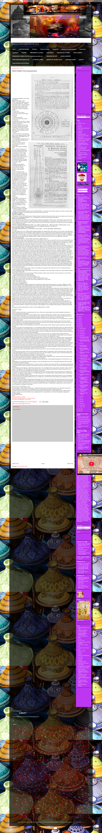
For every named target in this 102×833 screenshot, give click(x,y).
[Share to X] (45, 401)
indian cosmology (60, 763)
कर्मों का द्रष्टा (86, 814)
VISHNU (67, 812)
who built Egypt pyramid (68, 813)
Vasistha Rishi (74, 807)
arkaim (21, 735)
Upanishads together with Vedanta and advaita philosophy (67, 806)
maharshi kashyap (53, 774)
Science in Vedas (44, 49)
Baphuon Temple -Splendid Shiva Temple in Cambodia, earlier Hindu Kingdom (83, 435)
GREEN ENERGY (49, 753)
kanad (59, 769)
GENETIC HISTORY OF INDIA (51, 752)
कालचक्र (14, 815)
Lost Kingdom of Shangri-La (84, 773)
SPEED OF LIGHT (33, 797)
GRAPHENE (15, 753)
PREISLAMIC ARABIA (78, 785)
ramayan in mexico (17, 788)
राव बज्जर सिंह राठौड (83, 816)
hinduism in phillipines (67, 760)
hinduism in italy (51, 760)
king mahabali (46, 770)
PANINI (42, 783)
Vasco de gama (58, 807)
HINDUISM (80, 558)
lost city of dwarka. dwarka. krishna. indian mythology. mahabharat (26, 773)
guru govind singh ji (69, 753)
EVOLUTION (29, 750)
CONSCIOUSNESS (79, 746)
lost (87, 772)
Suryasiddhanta (75, 799)
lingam (43, 772)
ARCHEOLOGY (16, 735)
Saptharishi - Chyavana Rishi (42, 793)
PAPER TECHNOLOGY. (49, 783)
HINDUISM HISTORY (51, 56)
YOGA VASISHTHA (44, 814)
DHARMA (24, 52)
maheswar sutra (70, 774)
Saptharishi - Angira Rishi (32, 793)
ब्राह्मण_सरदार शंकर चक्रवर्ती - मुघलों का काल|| (83, 587)
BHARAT (51, 739)
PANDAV (30, 783)
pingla (63, 784)
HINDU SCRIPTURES (62, 757)
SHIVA (80, 794)
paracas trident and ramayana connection (63, 783)
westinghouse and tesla (37, 813)
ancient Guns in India (63, 730)
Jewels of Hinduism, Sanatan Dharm (83, 346)
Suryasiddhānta (81, 799)
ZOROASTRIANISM (60, 814)
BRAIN (87, 741)
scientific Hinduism (27, 794)
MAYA (30, 776)
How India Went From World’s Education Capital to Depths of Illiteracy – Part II (84, 544)
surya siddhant (60, 799)
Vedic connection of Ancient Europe (83, 368)
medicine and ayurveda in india (79, 776)
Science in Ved (81, 640)
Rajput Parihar (41, 787)
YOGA (39, 814)
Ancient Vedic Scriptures (83, 644)
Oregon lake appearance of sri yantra (62, 782)
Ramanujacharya (66, 787)
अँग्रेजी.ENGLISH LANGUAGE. (72, 814)
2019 (79, 319)
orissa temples (20, 783)
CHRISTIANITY (57, 744)
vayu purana (85, 807)
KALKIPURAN (30, 769)
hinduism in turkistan (30, 761)
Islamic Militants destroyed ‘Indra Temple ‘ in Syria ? (57, 766)
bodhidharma (28, 741)
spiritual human (41, 797)
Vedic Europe (87, 810)
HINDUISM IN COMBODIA (24, 760)
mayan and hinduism (37, 776)
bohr (40, 741)
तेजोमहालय (40, 815)
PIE (48, 784)
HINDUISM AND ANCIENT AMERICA (23, 759)
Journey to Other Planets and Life (56, 768)
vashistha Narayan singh (67, 807)
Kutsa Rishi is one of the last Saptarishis (64, 771)
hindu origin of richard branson (47, 757)
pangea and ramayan (36, 783)
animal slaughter (76, 734)
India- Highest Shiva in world (41, 763)
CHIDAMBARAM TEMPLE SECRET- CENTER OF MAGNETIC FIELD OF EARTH (83, 223)
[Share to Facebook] (46, 401)
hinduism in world (39, 761)
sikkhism (48, 795)
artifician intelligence (32, 735)
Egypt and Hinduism (39, 749)
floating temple (56, 750)
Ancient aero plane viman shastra (50, 729)
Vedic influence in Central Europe (26, 811)
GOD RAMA (68, 752)
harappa (50, 754)
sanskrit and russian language (66, 792)
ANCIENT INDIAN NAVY (74, 732)
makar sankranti (78, 774)
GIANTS (59, 752)
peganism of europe (16, 784)
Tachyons (64, 800)
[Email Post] (40, 401)
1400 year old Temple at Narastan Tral (83, 438)
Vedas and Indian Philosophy (46, 808)
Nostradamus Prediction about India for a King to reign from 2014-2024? (84, 236)
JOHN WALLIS (47, 768)
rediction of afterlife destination (56, 789)
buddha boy (50, 742)
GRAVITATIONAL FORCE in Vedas (23, 753)
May (81, 399)
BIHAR (79, 740)
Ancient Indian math (27, 732)
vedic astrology (74, 808)
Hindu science (55, 757)
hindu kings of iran (19, 757)
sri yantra (27, 798)
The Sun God (62, 802)
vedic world (27, 812)
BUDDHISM (67, 742)
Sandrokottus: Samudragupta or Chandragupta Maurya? (40, 792)
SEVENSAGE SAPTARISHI (48, 794)
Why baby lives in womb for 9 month (79, 813)
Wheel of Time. (55, 813)
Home (14, 49)
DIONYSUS (49, 748)
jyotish (70, 768)
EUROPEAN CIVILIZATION (84, 749)
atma (72, 736)
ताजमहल (37, 815)
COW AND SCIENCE (23, 747)
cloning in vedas (85, 744)
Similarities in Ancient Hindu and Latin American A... (83, 390)
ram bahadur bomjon (51, 787)
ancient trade (18, 734)
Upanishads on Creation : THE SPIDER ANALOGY (46, 806)
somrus (77, 796)
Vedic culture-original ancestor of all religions (66, 810)
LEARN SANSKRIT (66, 56)
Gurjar (60, 753)
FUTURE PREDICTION (36, 751)
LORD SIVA (69, 772)
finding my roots (43, 750)
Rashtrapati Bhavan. (77, 788)
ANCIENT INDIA (71, 730)
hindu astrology (37, 755)
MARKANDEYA (57, 775)
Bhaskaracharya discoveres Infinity (82, 739)
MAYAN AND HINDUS (46, 776)
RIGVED (79, 789)
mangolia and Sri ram (23, 775)
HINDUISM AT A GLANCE (36, 52)
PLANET (75, 784)
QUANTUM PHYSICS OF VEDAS (77, 786)
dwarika (14, 749)
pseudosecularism (16, 786)
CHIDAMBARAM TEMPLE (31, 744)
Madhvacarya (33, 774)
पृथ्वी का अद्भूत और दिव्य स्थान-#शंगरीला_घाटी (62, 815)
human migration (59, 762)
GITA (79, 646)
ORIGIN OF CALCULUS (73, 782)
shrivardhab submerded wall (17, 795)
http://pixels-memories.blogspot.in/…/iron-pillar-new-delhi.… (24, 398)
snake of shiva (43, 796)
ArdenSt (74, 822)
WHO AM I (61, 813)
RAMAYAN (77, 787)
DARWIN (60, 747)
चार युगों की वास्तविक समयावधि (83, 566)
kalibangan (18, 769)
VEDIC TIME (20, 812)
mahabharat (46, 774)
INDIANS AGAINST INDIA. (78, 764)
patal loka (73, 783)
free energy (19, 751)
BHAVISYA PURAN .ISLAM (26, 740)
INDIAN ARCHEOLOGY (83, 636)
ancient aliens (71, 729)
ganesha (78, 751)
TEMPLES (36, 801)
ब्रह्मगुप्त (28, 816)
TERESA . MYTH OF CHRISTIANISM (46, 801)
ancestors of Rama (41, 729)
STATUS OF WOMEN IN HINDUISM (57, 798)
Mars (62, 775)
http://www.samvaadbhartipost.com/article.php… (22, 399)
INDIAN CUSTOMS (67, 763)
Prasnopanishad (43, 785)
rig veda (73, 789)
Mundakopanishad (47, 778)
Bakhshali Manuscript (52, 738)
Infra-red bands (77, 765)
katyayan (86, 769)
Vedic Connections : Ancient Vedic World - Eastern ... (84, 362)
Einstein (61, 749)
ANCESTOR (26, 729)
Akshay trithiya (81, 570)
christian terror (50, 744)
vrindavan (20, 813)
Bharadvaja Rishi (40, 739)
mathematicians (67, 775)
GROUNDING (55, 753)
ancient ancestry (78, 729)
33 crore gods (65, 727)
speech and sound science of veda (22, 797)
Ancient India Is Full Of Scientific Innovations (84, 337)
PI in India (44, 784)
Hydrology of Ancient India (67, 762)
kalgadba (84, 768)
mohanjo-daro (73, 777)
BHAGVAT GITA (85, 738)
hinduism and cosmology (45, 759)
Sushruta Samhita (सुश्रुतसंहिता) (23, 800)
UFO (79, 805)
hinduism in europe (33, 760)
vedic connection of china (32, 810)
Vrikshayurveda (15, 813)
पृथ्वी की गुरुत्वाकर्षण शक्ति (72, 815)
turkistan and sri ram (69, 805)
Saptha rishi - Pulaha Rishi (22, 793)
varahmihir (53, 807)
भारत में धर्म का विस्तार (44, 816)
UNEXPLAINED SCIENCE (18, 806)
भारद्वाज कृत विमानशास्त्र (52, 816)
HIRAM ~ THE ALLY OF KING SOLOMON (75, 761)
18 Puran (34, 49)
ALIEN (21, 729)
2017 (79, 323)
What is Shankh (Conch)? (46, 813)
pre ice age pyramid (55, 785)
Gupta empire (81, 583)
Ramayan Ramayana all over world (28, 788)
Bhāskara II (63, 739)
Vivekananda (86, 812)
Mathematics (73, 775)
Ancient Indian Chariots (64, 731)
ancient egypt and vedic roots (18, 730)
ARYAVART (66, 735)
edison (29, 749)
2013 (79, 410)
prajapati (33, 785)
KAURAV (20, 770)
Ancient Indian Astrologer (29, 731)
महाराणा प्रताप (68, 816)
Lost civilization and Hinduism (63, 773)
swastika (59, 800)
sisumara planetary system (83, 795)
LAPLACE (82, 771)
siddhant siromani (42, 795)
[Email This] (42, 401)
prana (37, 785)
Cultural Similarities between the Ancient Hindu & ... (83, 382)
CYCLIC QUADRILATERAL (45, 747)
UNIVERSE (31, 806)
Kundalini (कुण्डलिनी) (39, 771)
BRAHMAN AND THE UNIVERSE (73, 741)
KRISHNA (78, 770)
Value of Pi (45, 807)
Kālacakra (80, 768)
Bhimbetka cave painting (37, 740)
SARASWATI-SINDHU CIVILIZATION (55, 793)
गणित (26, 815)
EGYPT (32, 749)
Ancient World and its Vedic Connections (83, 356)
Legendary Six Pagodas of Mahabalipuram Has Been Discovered (83, 448)
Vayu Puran (82, 49)
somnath (57, 796)
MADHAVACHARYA (20, 774)
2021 (79, 316)
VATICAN (79, 807)
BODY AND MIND (34, 741)
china (39, 744)
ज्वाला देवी (33, 815)
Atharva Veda (62, 736)
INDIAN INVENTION (81, 763)
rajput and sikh (35, 787)
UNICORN (26, 806)
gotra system (86, 752)
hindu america (30, 755)
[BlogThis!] (43, 401)
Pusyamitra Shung (39, 786)
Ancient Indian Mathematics (38, 732)
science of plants (19, 794)
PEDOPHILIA (86, 783)
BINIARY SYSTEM (84, 740)
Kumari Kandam (20, 771)
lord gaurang (63, 772)
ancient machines (35, 733)
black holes (15, 741)
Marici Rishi (52, 775)
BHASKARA (57, 739)
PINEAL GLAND (53, 784)
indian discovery (73, 763)
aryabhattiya (57, 735)
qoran (62, 786)
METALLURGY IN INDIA (50, 777)
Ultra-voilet (86, 805)
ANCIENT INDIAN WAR (27, 733)
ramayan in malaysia (85, 787)
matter (27, 776)
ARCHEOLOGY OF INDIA (63, 52)
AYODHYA (34, 738)
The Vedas (81, 343)
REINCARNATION (67, 789)
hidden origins (15, 755)
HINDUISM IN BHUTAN (84, 759)
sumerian (33, 799)
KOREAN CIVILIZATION (70, 770)
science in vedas (81, 793)
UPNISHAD (81, 806)
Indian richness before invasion (61, 764)
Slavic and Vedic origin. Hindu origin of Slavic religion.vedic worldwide (24, 796)
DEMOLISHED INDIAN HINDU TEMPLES (21, 748)
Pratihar (49, 785)
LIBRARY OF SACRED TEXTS (54, 59)
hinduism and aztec (35, 759)
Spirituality (53, 797)
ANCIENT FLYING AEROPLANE (37, 730)
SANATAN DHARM (24, 49)
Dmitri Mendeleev (55, 748)
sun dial (37, 799)
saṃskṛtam (15, 52)
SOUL (81, 796)
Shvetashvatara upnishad (33, 795)
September (82, 333)
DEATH (65, 747)
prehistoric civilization (68, 785)
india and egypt (26, 763)
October (81, 331)
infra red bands (71, 765)
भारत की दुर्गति (39, 816)
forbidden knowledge (66, 750)
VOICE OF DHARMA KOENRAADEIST (82, 634)
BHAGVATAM (17, 739)
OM (81, 781)
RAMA (62, 787)
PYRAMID (45, 786)
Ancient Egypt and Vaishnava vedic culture (84, 358)
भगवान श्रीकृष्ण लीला (33, 816)
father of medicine (36, 750)
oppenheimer (38, 782)
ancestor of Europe (32, 729)
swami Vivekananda (42, 800)
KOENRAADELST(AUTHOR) (84, 138)
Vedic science (75, 811)
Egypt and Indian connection (48, 749)
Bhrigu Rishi (61, 740)
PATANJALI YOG (79, 783)
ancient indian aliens (20, 731)
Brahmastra (83, 741)
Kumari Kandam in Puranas (29, 771)
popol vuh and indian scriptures (19, 785)
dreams (72, 748)
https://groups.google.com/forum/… (19, 396)
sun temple (42, 799)
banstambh (65, 738)
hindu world (79, 757)
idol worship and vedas (77, 762)
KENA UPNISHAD (30, 770)
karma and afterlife (68, 769)
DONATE (81, 59)
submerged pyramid (77, 798)
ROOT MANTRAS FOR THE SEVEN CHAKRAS (84, 554)
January (81, 406)
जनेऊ (29, 815)
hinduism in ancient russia (57, 759)
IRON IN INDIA (83, 765)
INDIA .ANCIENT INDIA (17, 763)
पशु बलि (51, 815)
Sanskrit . (57, 792)
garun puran (87, 751)
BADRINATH (40, 738)
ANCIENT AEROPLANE (62, 729)
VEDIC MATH (50, 52)
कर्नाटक (82, 814)
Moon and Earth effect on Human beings (83, 572)
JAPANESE (25, 768)
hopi (49, 762)
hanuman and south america (25, 754)
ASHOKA (79, 735)
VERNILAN (38, 812)
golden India (81, 752)
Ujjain (82, 805)
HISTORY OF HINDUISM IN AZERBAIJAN (19, 762)
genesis (42, 752)
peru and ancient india (28, 784)
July (81, 396)
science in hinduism (74, 793)
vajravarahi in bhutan (39, 807)
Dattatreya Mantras (82, 551)
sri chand (58, 797)
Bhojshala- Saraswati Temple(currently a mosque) (50, 740)
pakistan (25, 783)
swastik (54, 800)
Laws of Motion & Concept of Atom (26, 772)
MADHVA (27, 774)
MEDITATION (22, 777)
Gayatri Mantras (37, 752)
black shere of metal (21, 741)
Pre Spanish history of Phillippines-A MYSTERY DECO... (83, 378)
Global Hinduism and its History (20, 63)
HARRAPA (55, 754)
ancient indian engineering (83, 731)
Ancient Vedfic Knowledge (27, 734)
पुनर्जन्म (54, 815)
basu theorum (71, 738)
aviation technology (28, 738)
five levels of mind (49, 750)
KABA (76, 768)
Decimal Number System (84, 747)
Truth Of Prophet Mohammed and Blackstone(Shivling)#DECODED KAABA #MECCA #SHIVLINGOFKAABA (84, 270)
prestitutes (86, 785)
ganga (82, 751)
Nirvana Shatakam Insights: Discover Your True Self (83, 417)
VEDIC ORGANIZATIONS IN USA (21, 59)
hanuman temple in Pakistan (42, 754)
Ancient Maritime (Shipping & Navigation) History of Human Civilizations (58, 733)
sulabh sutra (28, 799)
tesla (55, 801)
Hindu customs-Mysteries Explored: (70, 755)
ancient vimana (36, 734)
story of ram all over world (68, 798)
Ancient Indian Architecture (83, 647)
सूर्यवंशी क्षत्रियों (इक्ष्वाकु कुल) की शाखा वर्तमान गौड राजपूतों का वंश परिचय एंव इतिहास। (83, 578)
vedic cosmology (54, 810)
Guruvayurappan (82, 753)
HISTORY (86, 761)
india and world (33, 763)
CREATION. (30, 747)
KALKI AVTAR (23, 769)
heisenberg (65, 754)
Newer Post (15, 463)
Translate (87, 529)
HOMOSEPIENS (44, 762)
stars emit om (47, 798)
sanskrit (52, 792)
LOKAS (55, 772)
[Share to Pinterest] (47, 401)
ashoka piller (85, 735)
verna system (33, 812)
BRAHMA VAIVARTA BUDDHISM (55, 741)
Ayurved (79, 639)
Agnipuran (55, 49)
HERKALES (86, 754)
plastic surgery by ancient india (83, 784)
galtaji (75, 751)
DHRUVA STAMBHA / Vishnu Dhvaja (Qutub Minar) (84, 349)
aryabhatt (44, 735)
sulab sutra (23, 799)
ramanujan (72, 787)
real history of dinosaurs (24, 789)
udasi (75, 805)
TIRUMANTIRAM (15, 805)
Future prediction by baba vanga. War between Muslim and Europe (55, 751)
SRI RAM (76, 797)
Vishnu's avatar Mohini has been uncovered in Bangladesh (83, 444)
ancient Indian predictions (84, 732)
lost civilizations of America (74, 773)
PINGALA (59, 784)
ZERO (54, 814)
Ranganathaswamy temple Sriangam (57, 788)
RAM (45, 787)
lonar (59, 772)
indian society (69, 764)
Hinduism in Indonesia (42, 760)
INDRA (54, 765)
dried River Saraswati (78, 748)
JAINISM (78, 766)
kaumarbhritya (15, 770)
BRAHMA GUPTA (45, 741)
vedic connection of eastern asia (44, 810)
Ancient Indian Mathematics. (50, 732)
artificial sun (26, 735)
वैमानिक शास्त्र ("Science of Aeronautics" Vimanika (56, 817)
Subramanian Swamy (84, 798)
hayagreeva (61, 754)
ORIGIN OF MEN (83, 782)
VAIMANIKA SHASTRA (17, 807)
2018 (79, 321)
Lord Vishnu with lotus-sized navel (78, 772)
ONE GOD (32, 782)
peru (23, 784)
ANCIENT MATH (76, 733)
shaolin (59, 794)
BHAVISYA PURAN (16, 740)
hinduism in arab (67, 759)
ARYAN (62, 735)
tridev (47, 805)
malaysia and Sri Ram (85, 774)
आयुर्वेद (79, 637)
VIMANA (54, 812)
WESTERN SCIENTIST (27, 813)
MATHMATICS (79, 775)
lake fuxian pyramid (76, 771)
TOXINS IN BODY (23, 805)
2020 (79, 318)
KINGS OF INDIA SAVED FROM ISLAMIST (57, 770)
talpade (82, 800)
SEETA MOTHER (39, 794)
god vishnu (75, 752)
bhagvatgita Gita (25, 739)
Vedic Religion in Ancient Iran (53, 811)
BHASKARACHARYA (70, 739)
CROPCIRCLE (37, 747)
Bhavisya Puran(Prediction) (69, 49)
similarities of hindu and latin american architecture (59, 795)
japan (21, 768)
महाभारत (63, 816)
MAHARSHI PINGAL (62, 774)
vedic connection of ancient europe (19, 810)
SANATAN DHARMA (26, 792)
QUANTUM (67, 786)
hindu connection (52, 755)
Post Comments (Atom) (22, 466)
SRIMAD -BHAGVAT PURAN (36, 798)
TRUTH (51, 805)
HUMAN (53, 762)
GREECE (42, 753)
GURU (63, 753)
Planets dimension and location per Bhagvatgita (83, 283)
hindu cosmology (59, 755)
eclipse (18, 749)
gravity (32, 753)
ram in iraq (57, 787)
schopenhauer (67, 793)
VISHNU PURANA (80, 812)
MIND (64, 777)
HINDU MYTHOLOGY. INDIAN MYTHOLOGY (32, 757)
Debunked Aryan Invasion (73, 747)
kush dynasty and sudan (51, 771)
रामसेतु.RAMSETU (76, 816)
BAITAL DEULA (45, 738)
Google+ (78, 531)
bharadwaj (46, 739)
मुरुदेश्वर (72, 816)
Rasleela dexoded (85, 788)
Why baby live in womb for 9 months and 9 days (84, 294)
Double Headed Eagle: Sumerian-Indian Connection (83, 386)
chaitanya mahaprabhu (84, 743)
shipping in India (74, 794)
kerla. (35, 770)
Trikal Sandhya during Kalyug (84, 419)
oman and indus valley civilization (24, 782)
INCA (84, 762)
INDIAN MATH (32, 764)
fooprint (61, 750)
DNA (60, 748)
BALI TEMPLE (60, 738)
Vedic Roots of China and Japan (65, 811)
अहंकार (79, 814)
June (81, 398)
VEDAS (34, 808)
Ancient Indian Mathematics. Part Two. (63, 732)
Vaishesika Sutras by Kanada (28, 807)
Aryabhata (39, 735)
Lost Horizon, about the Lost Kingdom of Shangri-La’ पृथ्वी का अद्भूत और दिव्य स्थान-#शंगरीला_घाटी (84, 304)
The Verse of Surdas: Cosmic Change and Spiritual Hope (84, 421)
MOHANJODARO (81, 777)
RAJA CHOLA (28, 787)
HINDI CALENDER (23, 755)
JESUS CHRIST (41, 768)
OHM (58, 781)
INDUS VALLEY (65, 765)
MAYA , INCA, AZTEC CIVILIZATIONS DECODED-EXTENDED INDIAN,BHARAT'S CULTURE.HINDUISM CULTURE (84, 199)
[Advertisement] (42, 452)
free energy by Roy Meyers (26, 751)
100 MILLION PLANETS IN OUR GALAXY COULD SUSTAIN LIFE (83, 212)
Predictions (61, 785)
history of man (37, 762)
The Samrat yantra (39, 802)
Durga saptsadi (85, 748)
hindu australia (45, 755)
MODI (68, 777)
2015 (79, 326)
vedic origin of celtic (43, 811)
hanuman (18, 754)
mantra (29, 775)
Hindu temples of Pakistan (71, 757)
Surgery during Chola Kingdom (83, 393)
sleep (38, 796)
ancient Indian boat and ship (53, 731)
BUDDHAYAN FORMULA (58, 742)
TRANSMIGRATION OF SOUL (33, 805)
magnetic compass (40, 774)
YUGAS (50, 814)
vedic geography (16, 811)
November (82, 330)
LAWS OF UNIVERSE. (36, 772)
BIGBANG (74, 740)
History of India (30, 762)
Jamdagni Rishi (16, 768)
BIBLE (65, 740)
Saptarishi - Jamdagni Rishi (77, 792)
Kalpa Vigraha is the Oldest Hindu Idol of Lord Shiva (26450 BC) (45, 769)
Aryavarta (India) (73, 735)
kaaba (73, 768)
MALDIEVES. (16, 775)
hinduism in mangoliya (58, 760)
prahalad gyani (28, 785)
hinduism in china (15, 760)
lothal (15, 774)
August (81, 335)
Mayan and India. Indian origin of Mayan (59, 776)
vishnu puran (72, 812)
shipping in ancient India (65, 794)
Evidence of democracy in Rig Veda (19, 750)
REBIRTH (37, 789)
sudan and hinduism (16, 799)
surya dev (54, 799)
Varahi (49, 807)
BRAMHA (39, 742)
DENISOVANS (32, 748)
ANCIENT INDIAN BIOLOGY (41, 731)
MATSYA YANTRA (21, 776)
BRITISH (44, 742)
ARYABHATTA (50, 735)
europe (78, 749)
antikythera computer (84, 734)
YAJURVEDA (30, 814)
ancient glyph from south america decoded (52, 730)
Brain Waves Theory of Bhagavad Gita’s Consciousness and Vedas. (24, 742)
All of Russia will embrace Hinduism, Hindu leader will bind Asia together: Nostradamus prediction (83, 248)
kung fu (44, 771)
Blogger (82, 822)
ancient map (41, 733)
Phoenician (39, 784)
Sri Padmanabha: (70, 797)
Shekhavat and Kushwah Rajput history (83, 582)
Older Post (70, 463)
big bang (69, 740)
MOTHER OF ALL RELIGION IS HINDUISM (22, 778)
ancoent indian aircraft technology (65, 734)
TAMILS (86, 800)
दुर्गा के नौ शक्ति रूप (45, 815)
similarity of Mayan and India (73, 795)
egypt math (56, 749)
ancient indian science (17, 733)
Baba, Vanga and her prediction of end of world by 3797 (83, 258)
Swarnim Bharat (49, 800)
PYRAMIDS (50, 786)
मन (56, 816)
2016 (79, 325)
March (81, 403)
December (82, 328)
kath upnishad (81, 769)
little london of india (49, 772)
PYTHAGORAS (57, 786)
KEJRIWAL (24, 770)
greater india (37, 753)
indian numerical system (51, 764)
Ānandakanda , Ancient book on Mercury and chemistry (84, 564)
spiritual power (47, 797)
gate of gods (16, 752)
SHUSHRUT (25, 795)
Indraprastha (58, 765)
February (81, 405)
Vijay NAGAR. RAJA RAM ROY (46, 812)
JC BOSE (30, 768)
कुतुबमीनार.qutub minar (26, 403)
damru (52, 747)
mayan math (69, 776)
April (81, 401)
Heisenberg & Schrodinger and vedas (76, 754)
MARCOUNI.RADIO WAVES (43, 775)
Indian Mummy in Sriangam (41, 764)
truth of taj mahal (57, 805)
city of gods (64, 744)
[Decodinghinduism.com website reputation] (81, 181)
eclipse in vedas (24, 749)
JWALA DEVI (65, 768)
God (63, 752)
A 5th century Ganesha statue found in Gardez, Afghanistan (84, 441)
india (87, 762)
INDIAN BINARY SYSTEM (51, 763)
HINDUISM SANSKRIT (82, 630)
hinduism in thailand (22, 761)
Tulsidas (62, 805)
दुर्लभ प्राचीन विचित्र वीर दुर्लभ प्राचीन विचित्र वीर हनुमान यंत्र (83, 568)
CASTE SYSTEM (58, 743)
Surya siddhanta (68, 799)
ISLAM (44, 766)
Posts (80, 189)
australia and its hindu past (18, 738)
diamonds (44, 748)
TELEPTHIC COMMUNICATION (19, 801)
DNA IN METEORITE (66, 748)
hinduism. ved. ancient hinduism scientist (52, 761)
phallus (35, 784)
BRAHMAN (63, 741)
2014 (79, 409)
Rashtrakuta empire (82, 585)
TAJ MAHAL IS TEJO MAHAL (73, 800)
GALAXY (71, 751)
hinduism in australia (75, 759)
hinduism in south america (78, 760)
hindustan (65, 761)
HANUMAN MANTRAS (82, 549)
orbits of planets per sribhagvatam (47, 782)
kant (62, 769)
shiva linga (85, 794)
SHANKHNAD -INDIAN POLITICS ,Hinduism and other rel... (27, 56)
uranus (87, 806)
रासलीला (88, 816)
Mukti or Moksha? (35, 778)
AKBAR (18, 729)
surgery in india (48, 799)
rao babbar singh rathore (69, 788)
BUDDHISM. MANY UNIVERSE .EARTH (79, 742)
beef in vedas (77, 738)
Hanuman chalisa (34, 754)
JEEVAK (34, 768)
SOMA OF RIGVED (51, 796)
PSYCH (21, 786)
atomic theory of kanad (79, 736)
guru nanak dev (76, 753)
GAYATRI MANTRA (29, 752)
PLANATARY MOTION (69, 784)
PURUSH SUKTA (32, 786)
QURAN (87, 786)
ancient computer (85, 729)
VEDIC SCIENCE (77, 52)
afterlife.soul (82, 728)
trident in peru (42, 805)
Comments (81, 191)
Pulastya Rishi (26, 786)
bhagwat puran (32, 739)
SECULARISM (33, 794)
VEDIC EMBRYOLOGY (79, 810)
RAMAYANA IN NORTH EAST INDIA (43, 788)
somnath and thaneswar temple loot (67, 796)
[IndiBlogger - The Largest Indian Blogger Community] (82, 171)
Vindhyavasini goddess (61, 812)
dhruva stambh (18, 403)
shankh (55, 794)
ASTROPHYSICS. (39, 736)
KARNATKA (75, 769)
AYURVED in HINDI (38, 59)
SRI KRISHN (63, 797)
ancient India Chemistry (80, 730)
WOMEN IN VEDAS (23, 814)
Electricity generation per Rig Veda (70, 749)
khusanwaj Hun (39, 770)
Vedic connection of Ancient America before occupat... (84, 371)
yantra (36, 814)
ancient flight (28, 730)
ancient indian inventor (17, 732)
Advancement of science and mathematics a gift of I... (84, 341)
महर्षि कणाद (59, 816)
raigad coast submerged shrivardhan (19, 787)
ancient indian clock (73, 731)
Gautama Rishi (21, 752)
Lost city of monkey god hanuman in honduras (48, 773)
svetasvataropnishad (34, 800)
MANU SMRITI (34, 775)
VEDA (20, 808)
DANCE (56, 747)
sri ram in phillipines (22, 798)
